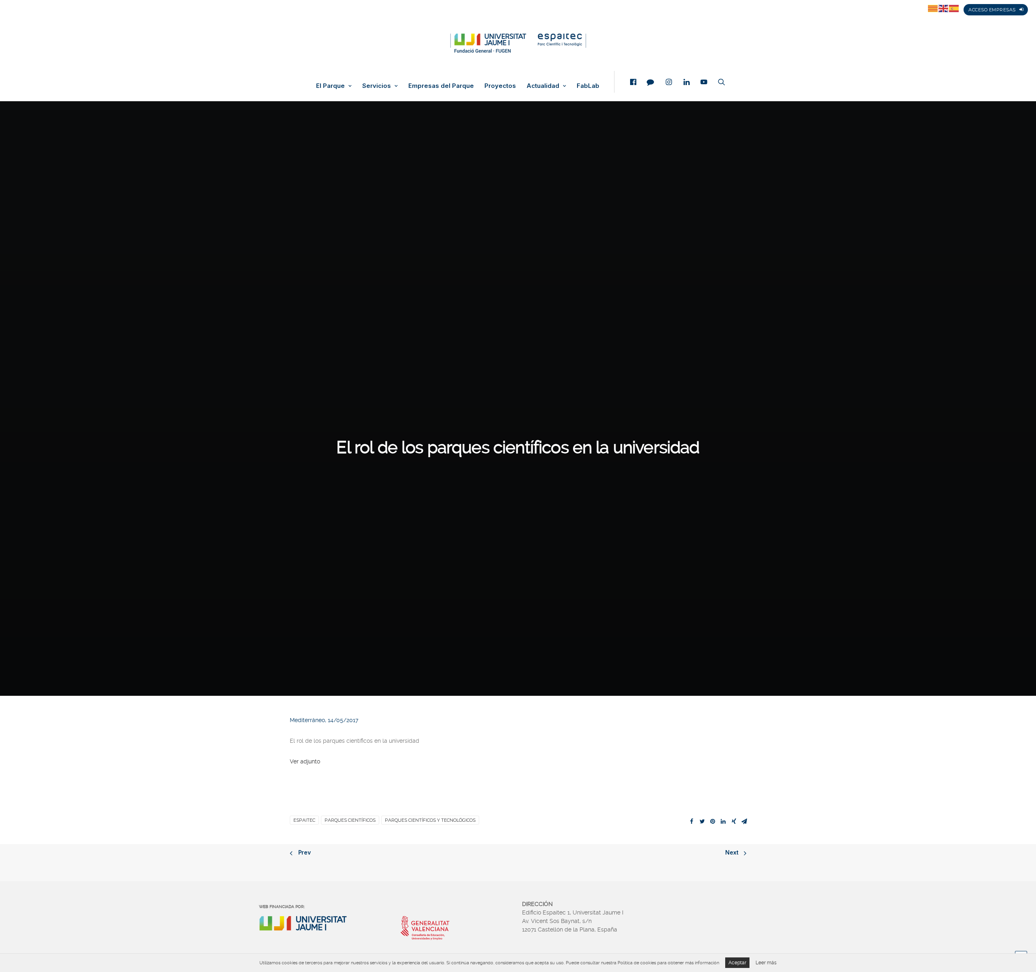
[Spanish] (954, 8)
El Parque (330, 86)
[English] (943, 8)
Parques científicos (350, 820)
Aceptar (737, 963)
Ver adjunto (305, 761)
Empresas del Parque (441, 86)
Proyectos (500, 86)
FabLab (588, 86)
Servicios (376, 86)
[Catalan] (933, 8)
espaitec (304, 820)
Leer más (766, 963)
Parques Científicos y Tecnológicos (430, 820)
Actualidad (542, 86)
